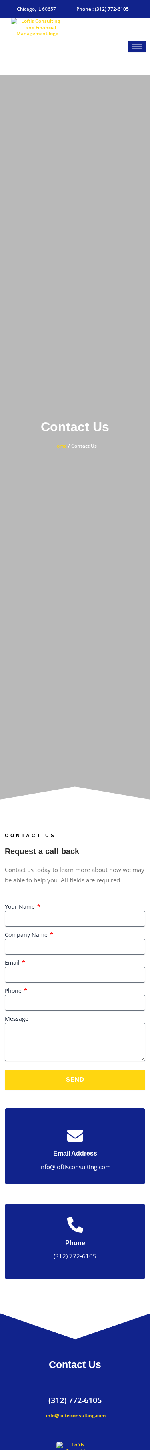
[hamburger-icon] (137, 46)
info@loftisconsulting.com (75, 1415)
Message (16, 1018)
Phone (14, 990)
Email (13, 962)
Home (60, 446)
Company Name (27, 934)
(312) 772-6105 (75, 1400)
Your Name (20, 906)
